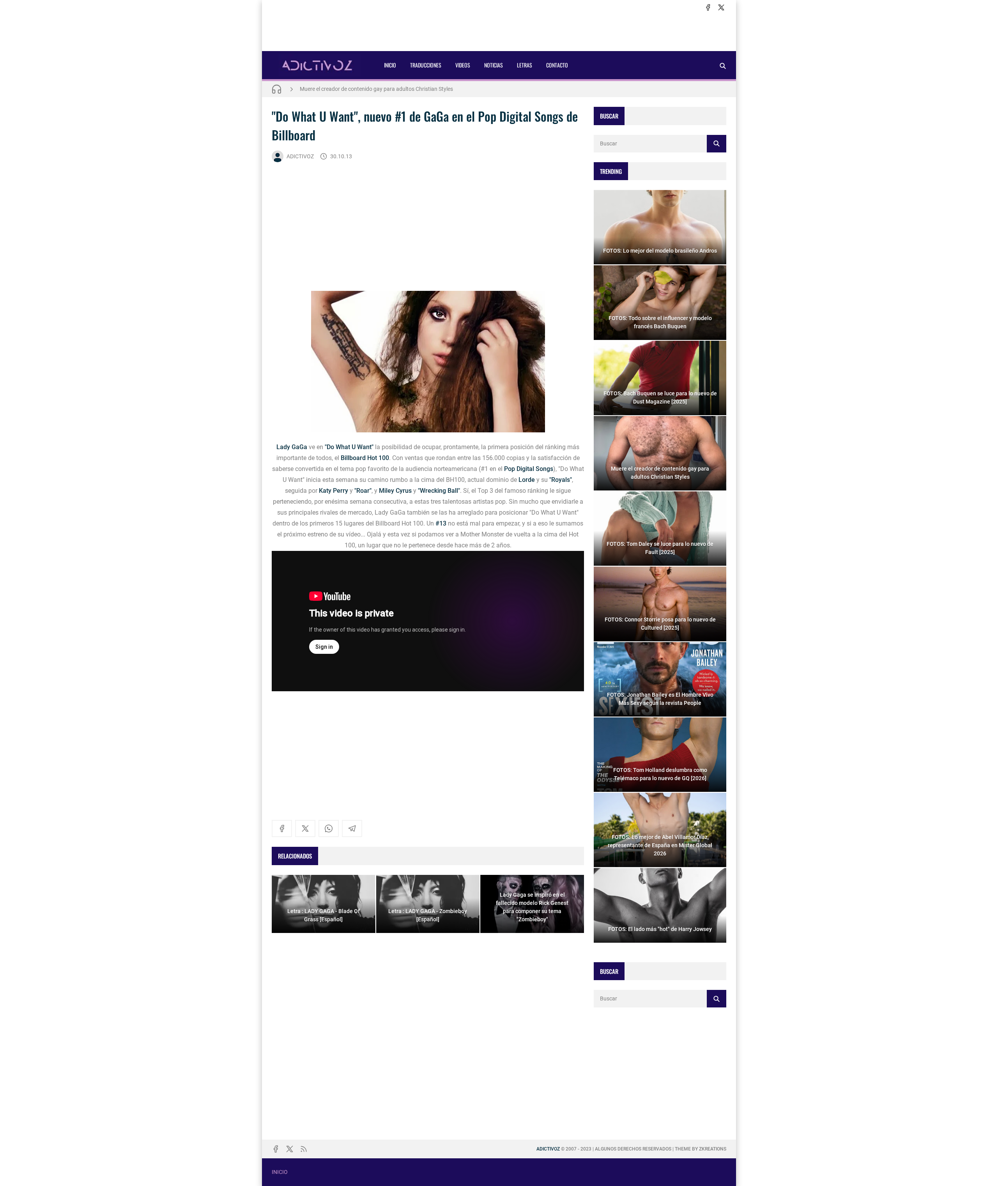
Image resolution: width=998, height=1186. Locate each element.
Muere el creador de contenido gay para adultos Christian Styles (376, 89)
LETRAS (524, 65)
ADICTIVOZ (300, 156)
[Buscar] (722, 65)
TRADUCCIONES (425, 65)
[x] (721, 7)
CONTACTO (557, 65)
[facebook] (707, 7)
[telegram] (352, 828)
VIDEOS (462, 65)
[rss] (304, 1149)
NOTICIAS (493, 65)
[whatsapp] (329, 828)
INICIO (390, 65)
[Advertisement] (499, 31)
